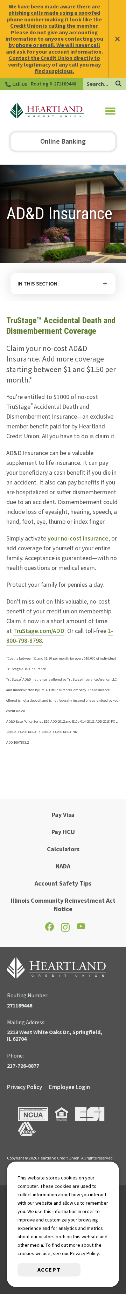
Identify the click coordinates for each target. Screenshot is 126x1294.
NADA (63, 866)
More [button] (62, 283)
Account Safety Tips (63, 883)
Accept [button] (49, 1270)
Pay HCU (63, 832)
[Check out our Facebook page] (49, 929)
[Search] (118, 84)
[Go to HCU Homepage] (47, 111)
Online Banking (63, 141)
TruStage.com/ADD (38, 631)
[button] (110, 111)
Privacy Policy (24, 1087)
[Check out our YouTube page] (81, 928)
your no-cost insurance (78, 538)
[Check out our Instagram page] (65, 930)
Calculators (63, 849)
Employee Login (69, 1087)
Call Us (19, 84)
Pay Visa (63, 815)
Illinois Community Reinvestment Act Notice (63, 905)
